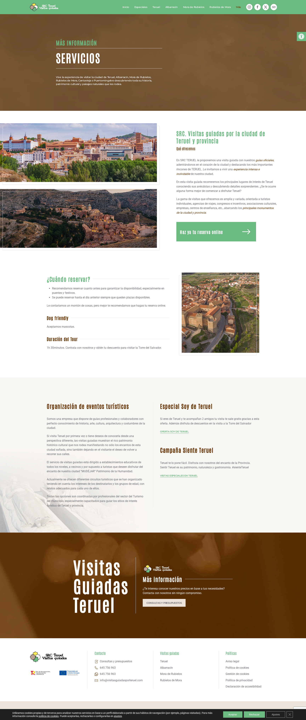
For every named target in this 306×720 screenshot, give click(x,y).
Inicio (126, 7)
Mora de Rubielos (193, 7)
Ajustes (276, 714)
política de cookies (49, 716)
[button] (301, 36)
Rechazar (254, 714)
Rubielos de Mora (220, 7)
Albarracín (171, 7)
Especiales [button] (140, 7)
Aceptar (232, 714)
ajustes (118, 716)
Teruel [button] (156, 7)
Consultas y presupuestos (164, 602)
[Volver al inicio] (44, 7)
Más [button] (238, 7)
